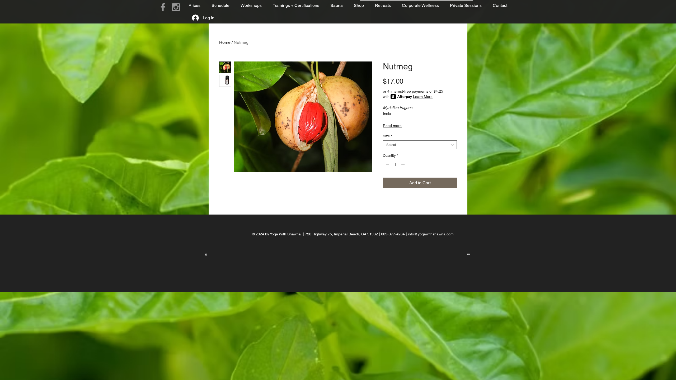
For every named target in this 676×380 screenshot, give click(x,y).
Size (387, 136)
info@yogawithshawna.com (431, 234)
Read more (392, 126)
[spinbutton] (395, 164)
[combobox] (420, 144)
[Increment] (403, 164)
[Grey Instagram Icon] (175, 7)
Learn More (423, 96)
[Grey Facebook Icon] (162, 7)
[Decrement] (387, 164)
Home (225, 42)
